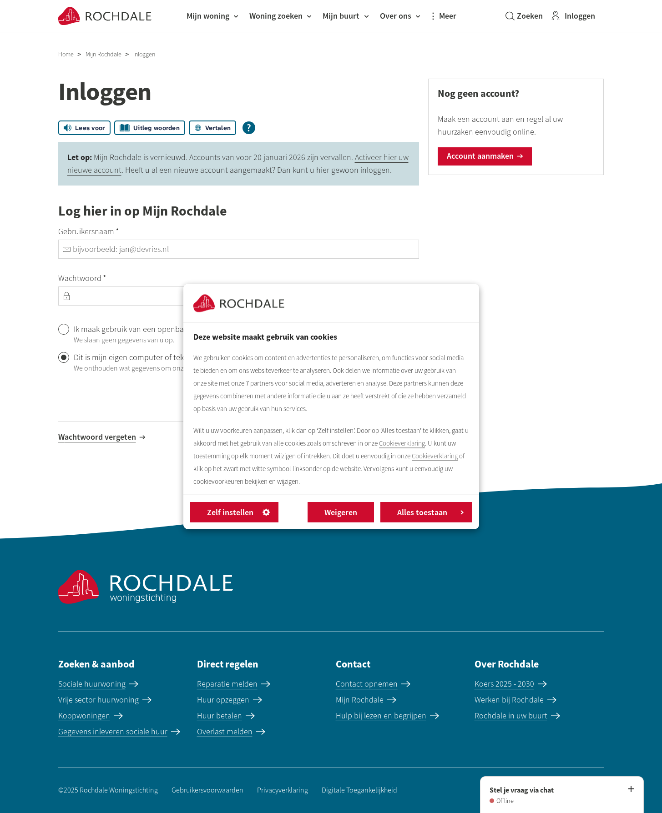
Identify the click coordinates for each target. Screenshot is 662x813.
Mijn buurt (341, 15)
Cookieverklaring (402, 443)
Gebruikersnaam (105, 231)
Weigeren (340, 512)
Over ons (395, 15)
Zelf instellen (230, 512)
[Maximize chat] (630, 789)
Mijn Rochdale (103, 54)
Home (66, 54)
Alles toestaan (422, 512)
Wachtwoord (98, 277)
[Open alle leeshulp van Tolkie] (249, 127)
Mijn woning (208, 15)
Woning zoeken (276, 15)
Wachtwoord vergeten (97, 437)
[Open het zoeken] (524, 16)
